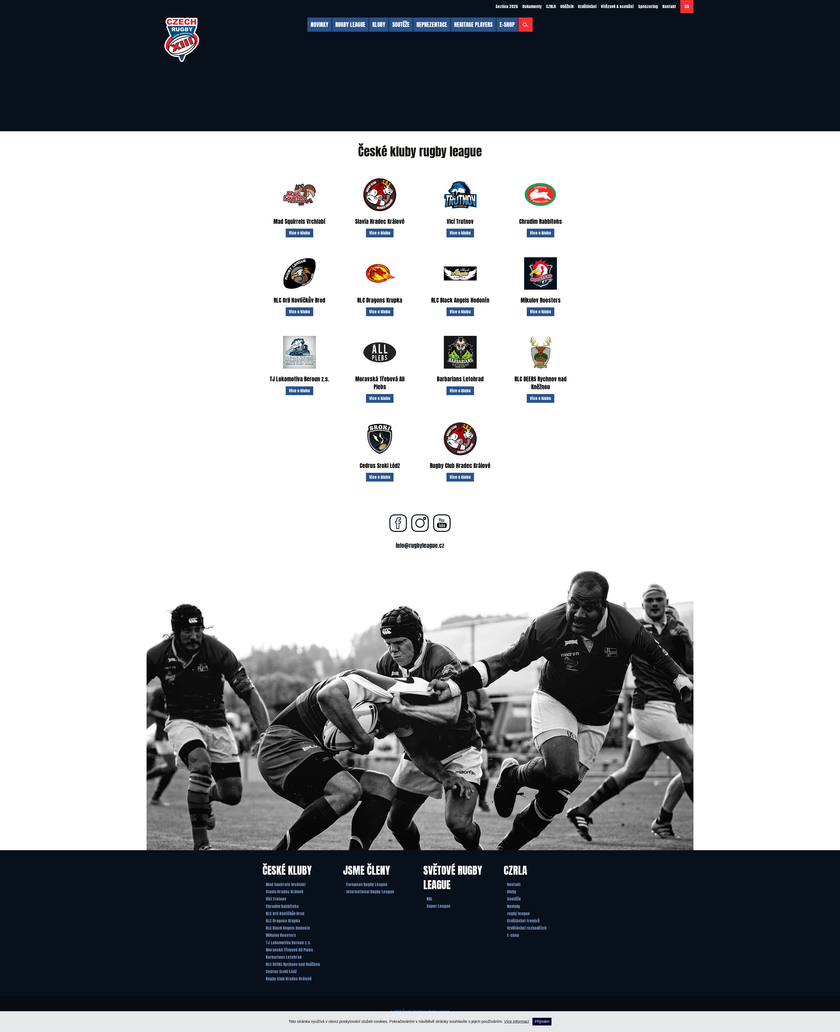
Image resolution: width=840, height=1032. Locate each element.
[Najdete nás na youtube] (442, 523)
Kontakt (514, 884)
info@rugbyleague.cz (420, 545)
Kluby (511, 891)
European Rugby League (366, 884)
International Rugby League (370, 891)
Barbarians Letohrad (284, 957)
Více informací (516, 1021)
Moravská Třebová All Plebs (289, 950)
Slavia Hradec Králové (284, 891)
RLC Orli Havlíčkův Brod (285, 913)
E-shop (513, 935)
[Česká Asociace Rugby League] (182, 40)
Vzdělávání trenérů (523, 920)
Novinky (513, 906)
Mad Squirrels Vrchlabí (286, 884)
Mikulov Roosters (281, 935)
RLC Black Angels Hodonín (288, 928)
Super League (438, 906)
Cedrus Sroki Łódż (281, 971)
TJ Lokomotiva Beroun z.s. (288, 942)
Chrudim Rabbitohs (282, 906)
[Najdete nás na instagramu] (420, 523)
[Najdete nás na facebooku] (398, 523)
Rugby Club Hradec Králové (289, 978)
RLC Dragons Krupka (283, 920)
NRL (429, 899)
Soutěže (514, 899)
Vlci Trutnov (276, 899)
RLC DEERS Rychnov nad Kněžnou (293, 964)
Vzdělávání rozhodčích (526, 928)
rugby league (518, 913)
